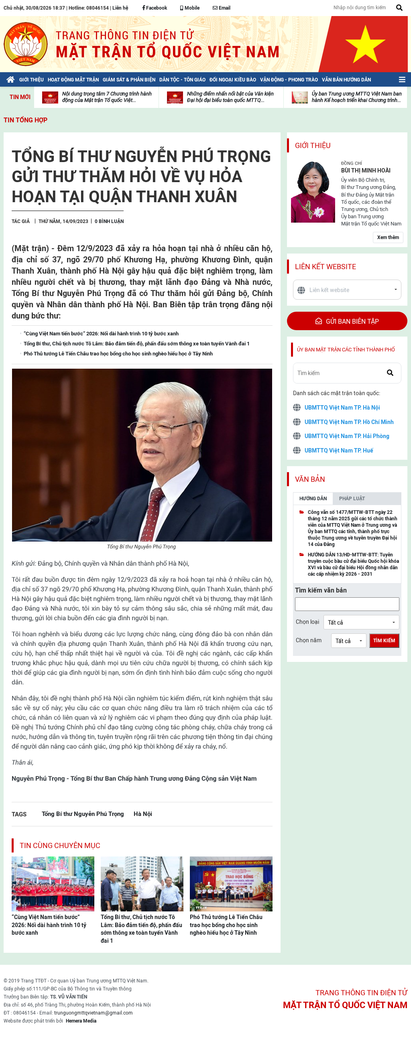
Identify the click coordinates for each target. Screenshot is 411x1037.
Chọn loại (307, 622)
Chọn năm (308, 640)
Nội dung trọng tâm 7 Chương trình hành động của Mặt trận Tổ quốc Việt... (107, 97)
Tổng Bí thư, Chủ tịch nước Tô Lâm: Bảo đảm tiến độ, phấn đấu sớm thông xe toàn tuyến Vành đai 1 (141, 929)
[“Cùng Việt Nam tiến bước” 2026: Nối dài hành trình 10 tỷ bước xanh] (53, 883)
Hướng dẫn (313, 498)
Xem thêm (388, 237)
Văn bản (310, 479)
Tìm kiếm (384, 640)
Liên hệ (120, 8)
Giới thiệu (313, 145)
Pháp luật (352, 498)
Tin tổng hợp (25, 120)
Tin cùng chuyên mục (60, 845)
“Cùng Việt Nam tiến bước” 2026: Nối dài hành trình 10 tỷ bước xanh (49, 925)
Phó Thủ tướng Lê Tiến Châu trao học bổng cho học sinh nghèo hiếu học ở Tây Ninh (226, 925)
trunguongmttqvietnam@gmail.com (93, 1013)
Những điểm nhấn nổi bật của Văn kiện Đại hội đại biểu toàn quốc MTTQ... (230, 97)
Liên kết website (325, 266)
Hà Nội (143, 813)
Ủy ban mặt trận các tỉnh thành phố (346, 350)
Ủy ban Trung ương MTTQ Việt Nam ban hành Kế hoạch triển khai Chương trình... (357, 97)
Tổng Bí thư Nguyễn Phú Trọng (83, 813)
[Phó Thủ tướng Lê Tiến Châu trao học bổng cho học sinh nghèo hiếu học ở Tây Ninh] (231, 883)
